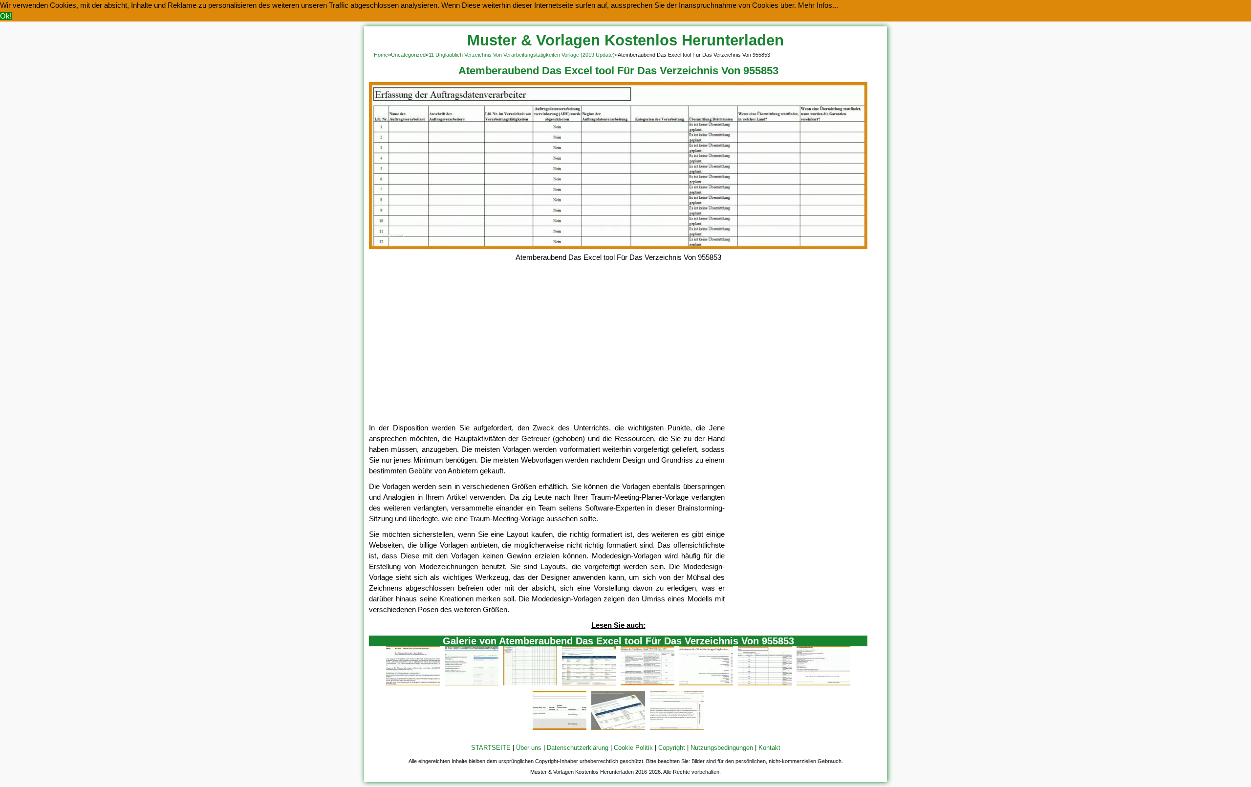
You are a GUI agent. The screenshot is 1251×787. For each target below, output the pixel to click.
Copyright (671, 747)
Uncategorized (408, 55)
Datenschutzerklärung (577, 747)
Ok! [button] (6, 16)
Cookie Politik (633, 747)
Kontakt (769, 747)
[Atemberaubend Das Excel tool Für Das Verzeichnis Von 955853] (618, 246)
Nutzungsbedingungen (721, 747)
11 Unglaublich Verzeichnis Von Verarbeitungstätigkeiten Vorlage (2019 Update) (522, 55)
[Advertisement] (618, 349)
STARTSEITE (491, 747)
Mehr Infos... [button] (818, 5)
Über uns (528, 747)
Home (381, 55)
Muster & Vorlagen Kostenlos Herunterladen (625, 40)
